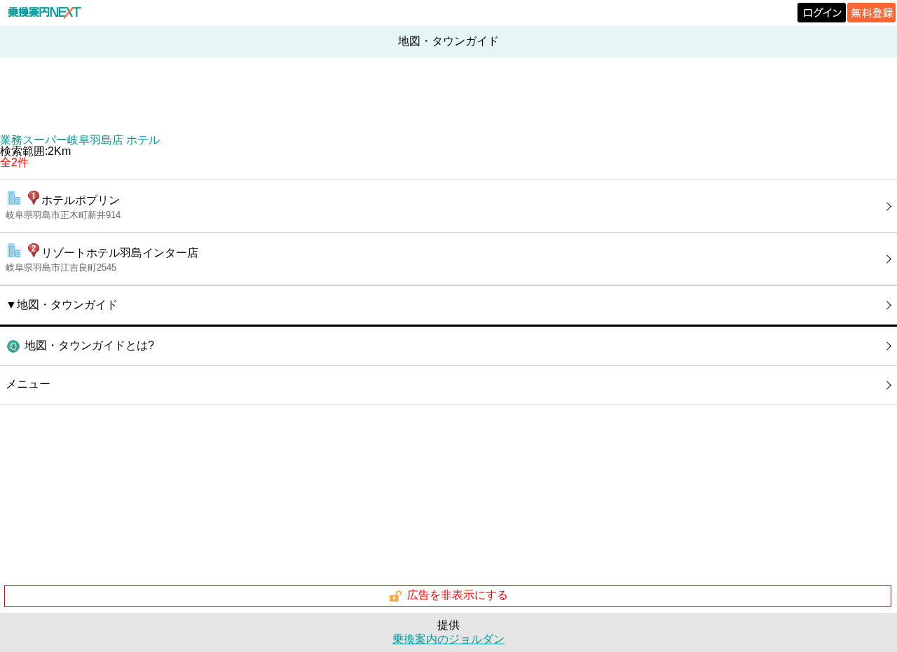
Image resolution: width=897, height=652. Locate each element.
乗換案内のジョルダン (448, 639)
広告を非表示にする (457, 596)
